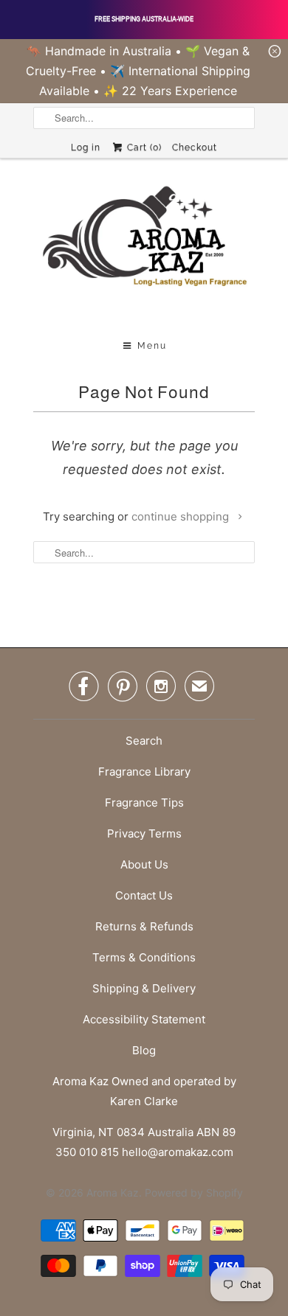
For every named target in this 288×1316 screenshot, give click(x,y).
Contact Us (144, 895)
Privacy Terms (144, 833)
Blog (144, 1050)
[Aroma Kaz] (144, 251)
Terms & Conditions (144, 957)
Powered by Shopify (194, 1192)
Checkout (194, 147)
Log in (85, 147)
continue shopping (181, 516)
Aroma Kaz (112, 1192)
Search (144, 741)
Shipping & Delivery (144, 988)
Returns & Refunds (144, 926)
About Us (144, 864)
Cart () (143, 147)
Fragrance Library (144, 772)
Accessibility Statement (144, 1019)
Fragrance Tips (144, 802)
